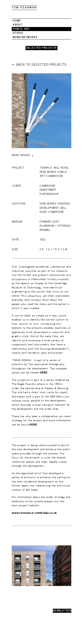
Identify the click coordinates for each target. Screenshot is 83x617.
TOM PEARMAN (24, 7)
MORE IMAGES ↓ (23, 155)
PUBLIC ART (21, 29)
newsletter (62, 610)
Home (17, 20)
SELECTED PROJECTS (41, 48)
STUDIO (18, 33)
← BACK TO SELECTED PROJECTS (39, 65)
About (17, 24)
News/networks (25, 37)
